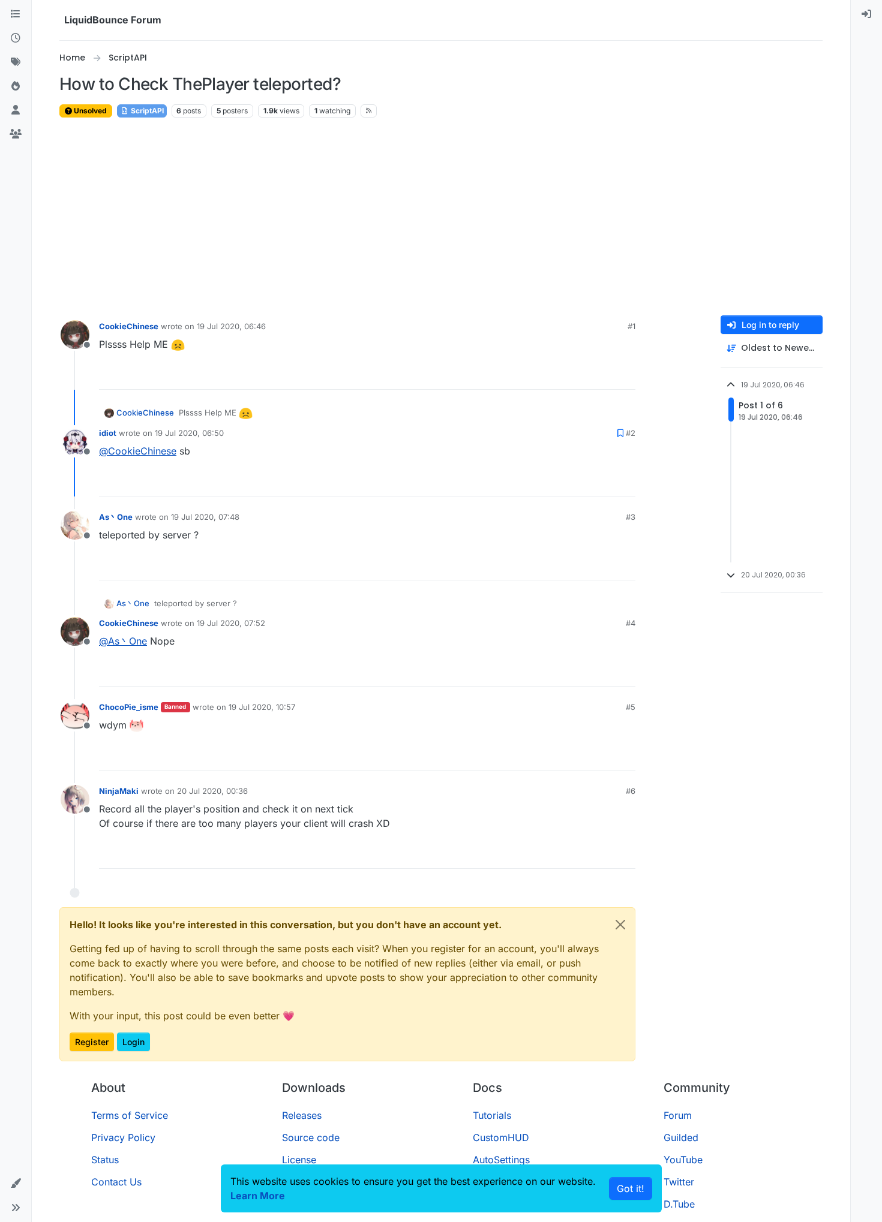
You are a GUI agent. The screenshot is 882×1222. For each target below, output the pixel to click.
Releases (302, 1115)
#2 (630, 433)
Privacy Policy (123, 1137)
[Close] (620, 924)
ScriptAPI (146, 110)
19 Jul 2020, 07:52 (231, 623)
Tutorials (492, 1115)
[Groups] (15, 134)
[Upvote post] (604, 375)
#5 (630, 707)
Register (92, 1042)
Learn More (257, 1196)
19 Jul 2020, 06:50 (189, 433)
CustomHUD (501, 1137)
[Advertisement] (441, 217)
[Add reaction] (581, 375)
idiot (107, 433)
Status (105, 1160)
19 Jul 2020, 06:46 (231, 326)
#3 (630, 517)
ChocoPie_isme (128, 707)
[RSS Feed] (369, 111)
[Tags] (15, 62)
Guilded (681, 1137)
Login (133, 1042)
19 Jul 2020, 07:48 (205, 517)
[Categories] (15, 14)
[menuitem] (866, 14)
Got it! (630, 1188)
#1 (631, 326)
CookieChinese (128, 326)
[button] (15, 1183)
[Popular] (15, 86)
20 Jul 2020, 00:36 (212, 791)
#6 (630, 791)
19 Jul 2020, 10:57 (262, 707)
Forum (678, 1115)
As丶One (116, 517)
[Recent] (15, 38)
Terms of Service (129, 1115)
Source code (311, 1137)
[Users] (15, 110)
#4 (630, 623)
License (299, 1160)
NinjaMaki (119, 791)
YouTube (683, 1160)
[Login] (866, 14)
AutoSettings (501, 1160)
